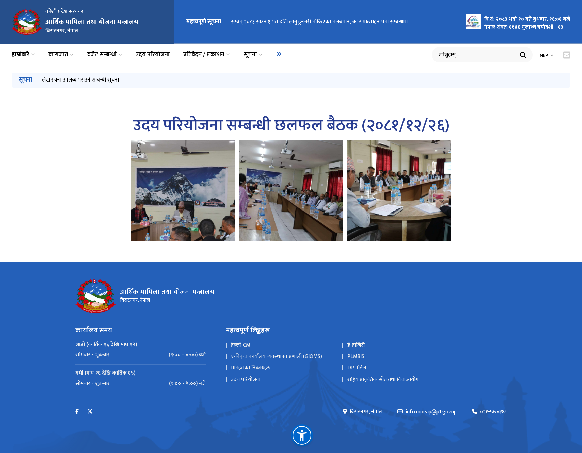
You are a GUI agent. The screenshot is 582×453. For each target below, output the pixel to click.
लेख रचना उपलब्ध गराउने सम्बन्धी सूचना (80, 80)
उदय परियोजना (245, 379)
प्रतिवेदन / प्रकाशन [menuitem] (203, 54)
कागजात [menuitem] (58, 54)
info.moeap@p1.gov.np (431, 412)
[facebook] (77, 411)
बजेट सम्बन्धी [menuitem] (102, 54)
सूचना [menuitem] (250, 54)
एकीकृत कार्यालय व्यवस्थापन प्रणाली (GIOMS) (276, 356)
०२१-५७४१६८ (493, 412)
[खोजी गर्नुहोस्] (523, 55)
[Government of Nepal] (27, 22)
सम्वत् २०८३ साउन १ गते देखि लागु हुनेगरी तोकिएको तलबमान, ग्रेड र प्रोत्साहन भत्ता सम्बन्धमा (319, 21)
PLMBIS (355, 356)
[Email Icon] (566, 55)
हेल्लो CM (240, 345)
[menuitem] (279, 53)
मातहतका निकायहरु (251, 368)
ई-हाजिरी (356, 345)
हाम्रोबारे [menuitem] (20, 54)
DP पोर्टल (356, 368)
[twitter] (90, 411)
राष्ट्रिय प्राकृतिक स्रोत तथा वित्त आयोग (382, 379)
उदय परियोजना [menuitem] (153, 54)
